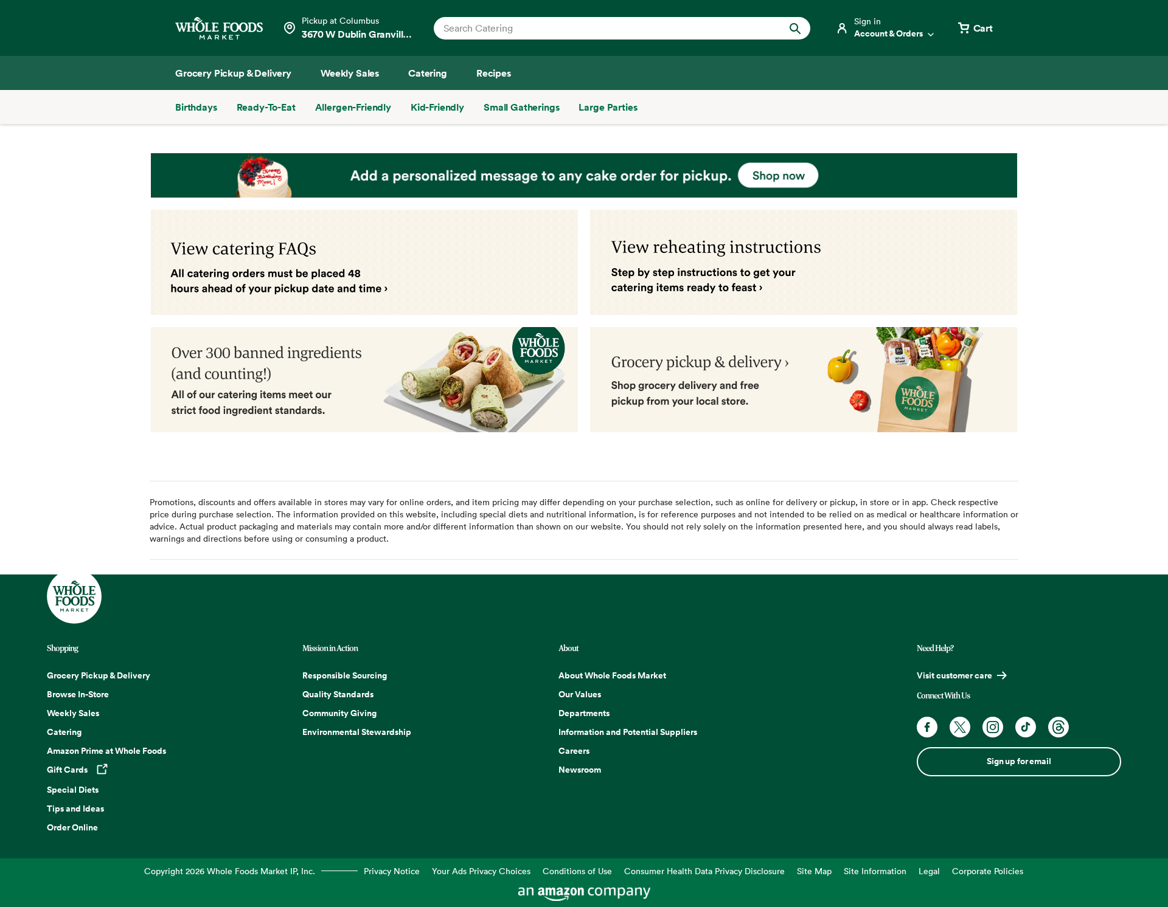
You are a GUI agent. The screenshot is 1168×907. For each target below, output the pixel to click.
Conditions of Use (577, 871)
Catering (64, 732)
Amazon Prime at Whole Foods (106, 751)
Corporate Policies (987, 871)
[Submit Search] (795, 28)
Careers (573, 751)
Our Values (579, 694)
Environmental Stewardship (356, 732)
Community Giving (339, 713)
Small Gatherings (521, 107)
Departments (584, 713)
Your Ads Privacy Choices (481, 871)
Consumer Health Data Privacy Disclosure (704, 871)
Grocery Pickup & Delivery (98, 675)
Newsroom (579, 770)
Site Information (875, 871)
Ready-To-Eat (266, 107)
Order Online (72, 827)
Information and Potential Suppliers (627, 732)
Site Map (814, 871)
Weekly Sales (73, 713)
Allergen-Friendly (353, 107)
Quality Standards (338, 694)
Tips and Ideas (75, 808)
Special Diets (73, 790)
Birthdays (196, 107)
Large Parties (608, 107)
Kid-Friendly (437, 107)
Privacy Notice (392, 871)
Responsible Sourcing (344, 675)
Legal (929, 871)
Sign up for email (1019, 761)
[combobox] (604, 28)
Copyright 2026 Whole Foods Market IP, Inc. (229, 871)
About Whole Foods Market (612, 675)
